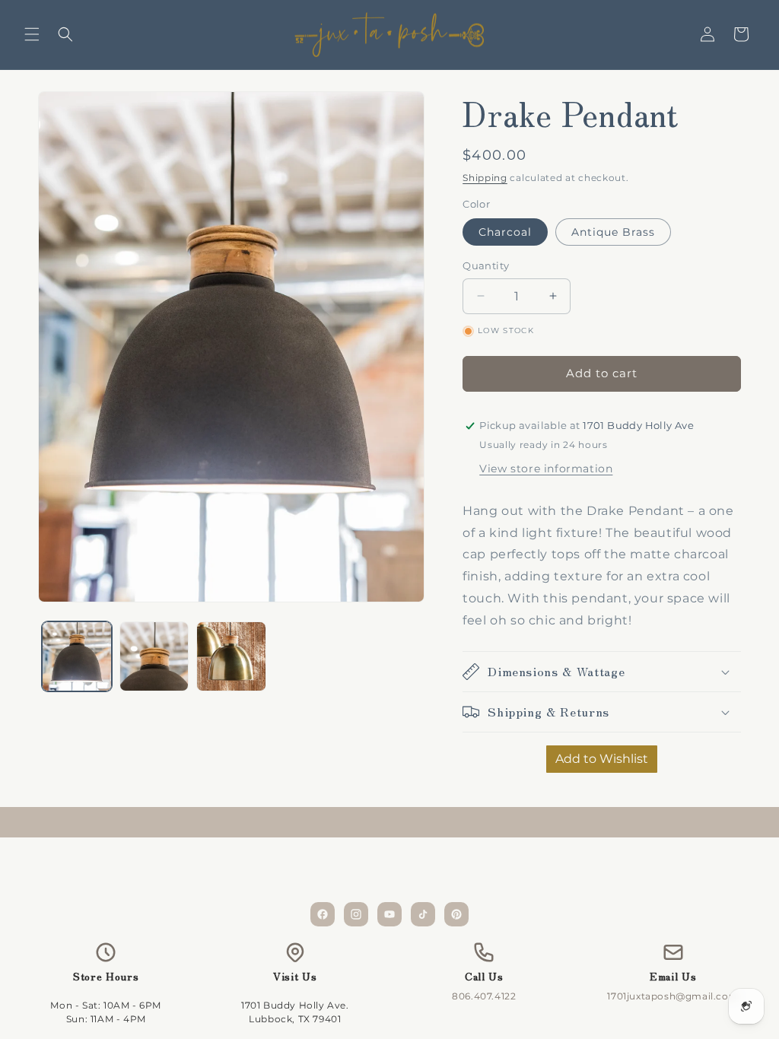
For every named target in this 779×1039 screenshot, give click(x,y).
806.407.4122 (484, 996)
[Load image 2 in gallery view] (154, 656)
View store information (545, 468)
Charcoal (505, 232)
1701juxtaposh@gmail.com (673, 996)
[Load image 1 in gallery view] (77, 656)
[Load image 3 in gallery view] (231, 656)
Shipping (485, 177)
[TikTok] (423, 914)
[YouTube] (389, 914)
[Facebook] (322, 914)
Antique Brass (613, 232)
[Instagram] (356, 914)
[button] (32, 34)
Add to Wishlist (601, 758)
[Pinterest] (456, 914)
